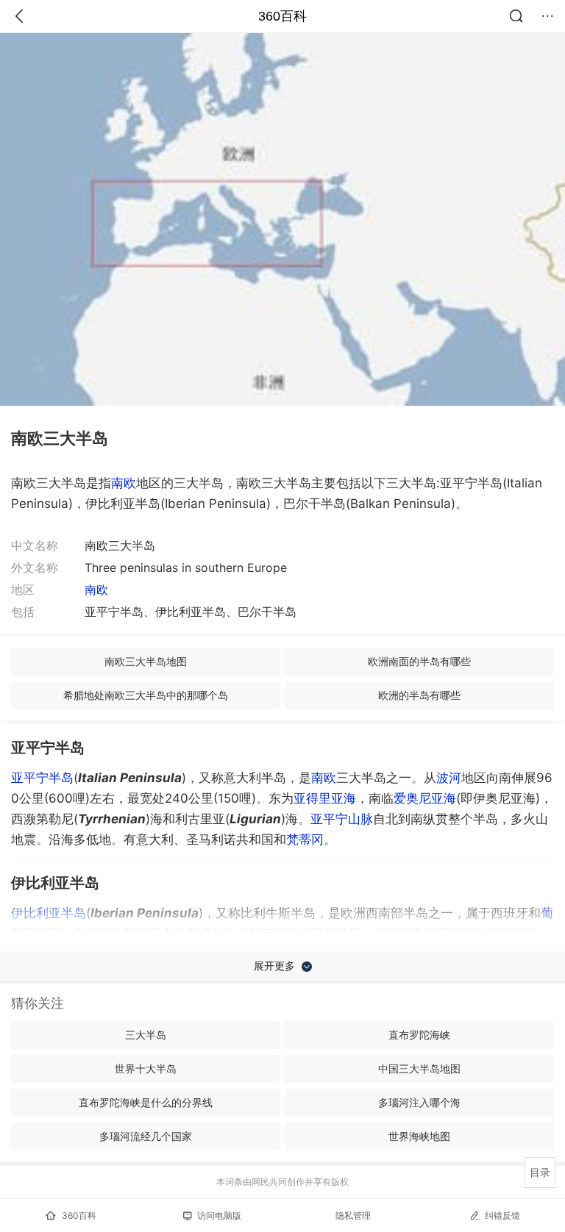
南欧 (123, 483)
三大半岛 (145, 1034)
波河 (448, 777)
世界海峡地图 (419, 1136)
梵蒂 (305, 839)
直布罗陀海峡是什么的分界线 (146, 1102)
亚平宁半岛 (42, 777)
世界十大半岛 (146, 1068)
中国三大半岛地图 (419, 1068)
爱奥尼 (425, 798)
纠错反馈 (502, 1215)
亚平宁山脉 (341, 819)
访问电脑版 (219, 1215)
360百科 (282, 16)
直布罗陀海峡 (419, 1034)
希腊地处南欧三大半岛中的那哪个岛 (145, 695)
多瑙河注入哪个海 (419, 1102)
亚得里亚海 (325, 798)
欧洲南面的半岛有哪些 (419, 661)
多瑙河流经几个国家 (145, 1136)
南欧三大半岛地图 (145, 661)
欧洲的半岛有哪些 (419, 695)
